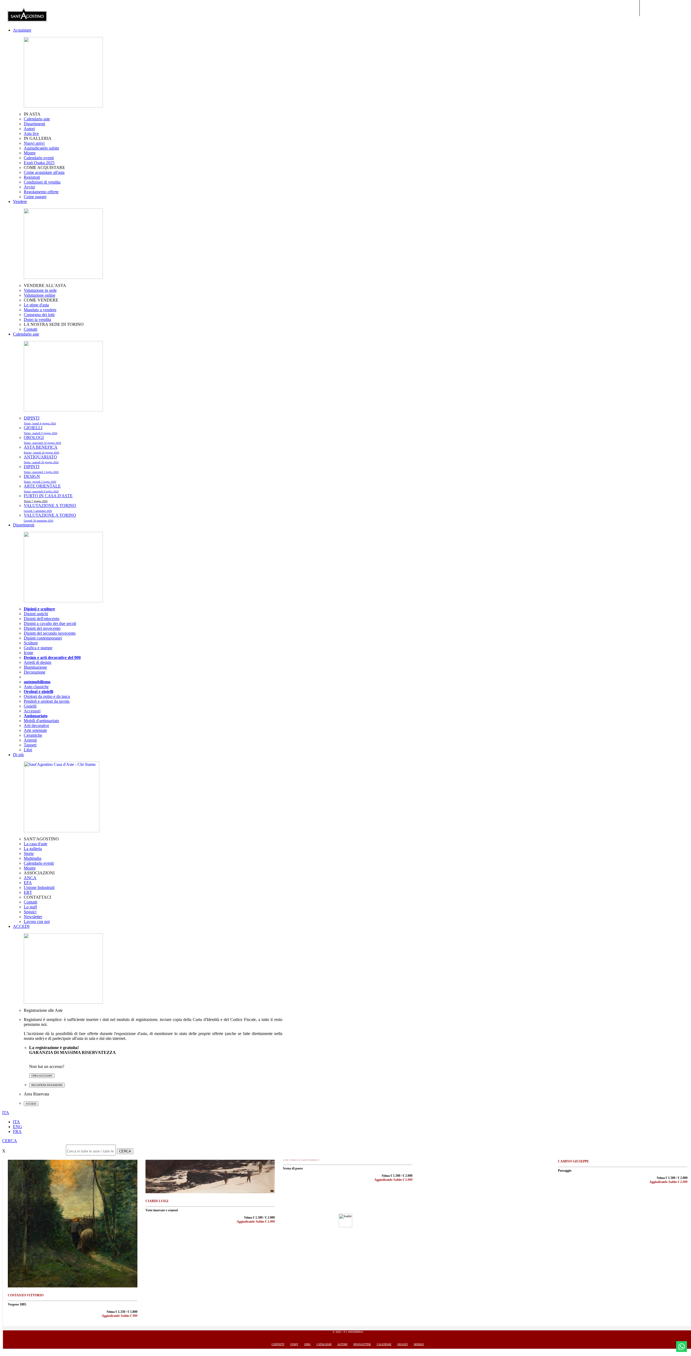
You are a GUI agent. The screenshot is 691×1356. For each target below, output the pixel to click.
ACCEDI (21, 926)
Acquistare (22, 30)
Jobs (307, 1344)
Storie (29, 853)
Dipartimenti (34, 123)
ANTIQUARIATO (41, 459)
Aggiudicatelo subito (41, 148)
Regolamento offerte (41, 192)
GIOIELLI (40, 430)
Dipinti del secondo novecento (50, 633)
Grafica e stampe (38, 647)
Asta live (31, 133)
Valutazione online (39, 295)
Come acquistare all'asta (44, 172)
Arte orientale (35, 730)
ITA (16, 1122)
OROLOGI (42, 439)
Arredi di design (37, 662)
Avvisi (29, 187)
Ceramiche (33, 735)
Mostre (30, 153)
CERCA (125, 1151)
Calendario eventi (39, 157)
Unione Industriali (39, 887)
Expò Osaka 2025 (39, 162)
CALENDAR (384, 1344)
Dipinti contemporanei (43, 638)
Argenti (30, 740)
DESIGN (40, 478)
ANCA (30, 877)
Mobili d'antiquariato (41, 720)
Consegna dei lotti (39, 314)
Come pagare (35, 196)
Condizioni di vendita (42, 182)
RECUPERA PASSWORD (47, 1085)
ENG (17, 1126)
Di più (18, 754)
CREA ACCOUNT (41, 1075)
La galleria (33, 848)
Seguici (30, 911)
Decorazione (34, 672)
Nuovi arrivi (34, 143)
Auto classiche (36, 686)
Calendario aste (37, 119)
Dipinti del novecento (42, 628)
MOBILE (419, 1344)
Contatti (30, 329)
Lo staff (30, 907)
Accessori (32, 711)
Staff (294, 1344)
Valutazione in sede (40, 290)
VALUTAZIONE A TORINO (50, 507)
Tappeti (30, 745)
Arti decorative (36, 725)
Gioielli (30, 706)
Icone (28, 652)
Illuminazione (35, 667)
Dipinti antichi (36, 613)
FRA (17, 1131)
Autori (29, 128)
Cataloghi (324, 1344)
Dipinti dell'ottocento (41, 618)
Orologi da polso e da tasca (47, 696)
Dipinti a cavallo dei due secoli (50, 623)
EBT (28, 892)
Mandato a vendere (40, 309)
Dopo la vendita (37, 319)
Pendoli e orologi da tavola (46, 701)
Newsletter (33, 916)
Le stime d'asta (36, 305)
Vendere (20, 201)
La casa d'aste (35, 843)
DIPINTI (40, 420)
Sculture (31, 643)
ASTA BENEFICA (41, 449)
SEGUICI (402, 1344)
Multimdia (32, 858)
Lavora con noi (37, 921)
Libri (28, 750)
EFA (28, 882)
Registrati (32, 177)
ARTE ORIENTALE (42, 488)
